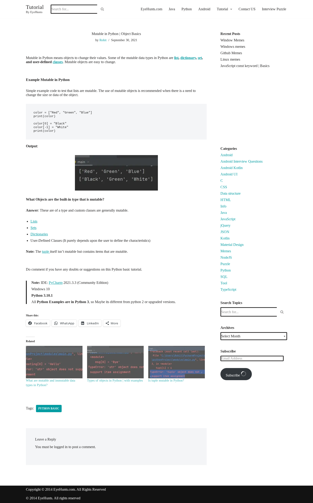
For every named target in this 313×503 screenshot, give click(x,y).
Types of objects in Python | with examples (115, 380)
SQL (224, 277)
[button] (230, 9)
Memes (225, 251)
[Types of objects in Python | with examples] (115, 362)
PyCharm (56, 283)
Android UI (228, 174)
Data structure (230, 193)
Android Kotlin (231, 168)
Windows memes (232, 46)
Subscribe (233, 375)
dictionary (188, 58)
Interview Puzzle (274, 9)
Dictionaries (39, 234)
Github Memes (231, 53)
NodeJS (226, 257)
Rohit (103, 40)
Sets (33, 228)
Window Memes (232, 40)
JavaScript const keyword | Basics (244, 66)
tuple (46, 251)
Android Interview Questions (241, 161)
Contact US (247, 9)
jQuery (225, 225)
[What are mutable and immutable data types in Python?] (54, 362)
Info (223, 206)
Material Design (232, 245)
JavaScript (227, 219)
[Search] (102, 9)
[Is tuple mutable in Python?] (176, 362)
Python (186, 9)
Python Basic (48, 408)
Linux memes (230, 59)
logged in (61, 447)
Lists (33, 221)
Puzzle (225, 264)
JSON (224, 232)
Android (204, 9)
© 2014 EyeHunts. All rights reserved (53, 498)
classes (58, 62)
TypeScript (228, 289)
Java (172, 9)
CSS (223, 187)
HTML (225, 200)
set (200, 58)
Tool (223, 283)
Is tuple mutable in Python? (166, 380)
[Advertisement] (258, 109)
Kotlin (225, 238)
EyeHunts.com (151, 9)
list (176, 58)
